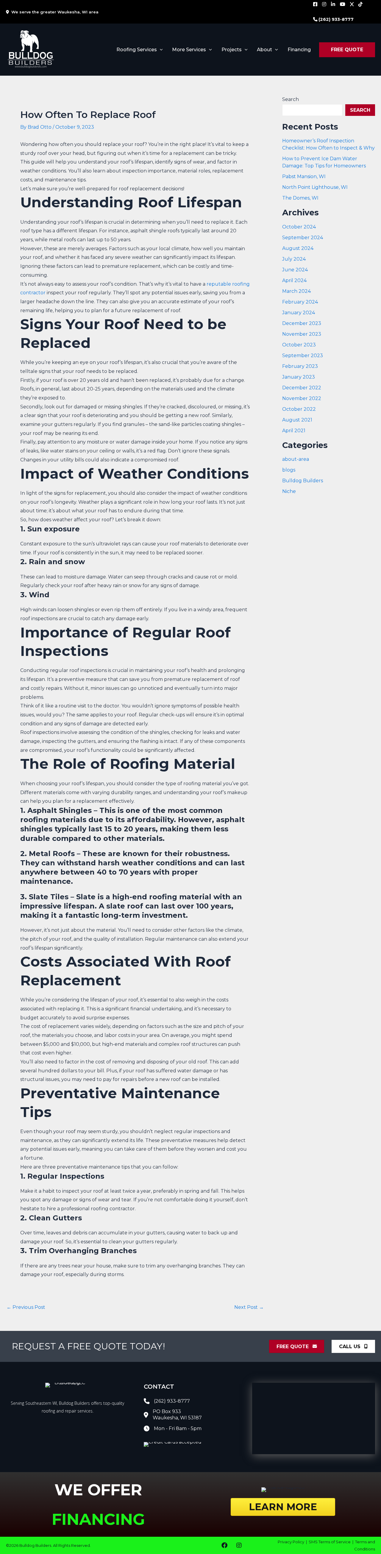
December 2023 (301, 323)
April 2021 (293, 430)
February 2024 (300, 302)
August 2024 (297, 248)
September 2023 (302, 355)
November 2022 (301, 398)
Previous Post (26, 1307)
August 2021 (297, 420)
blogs (288, 470)
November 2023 (301, 334)
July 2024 (294, 259)
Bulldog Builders (302, 480)
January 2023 (298, 377)
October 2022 (299, 409)
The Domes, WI (300, 198)
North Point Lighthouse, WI (315, 187)
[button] (160, 49)
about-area (295, 459)
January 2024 (298, 312)
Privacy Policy (291, 1541)
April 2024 (294, 280)
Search (290, 99)
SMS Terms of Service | (332, 1541)
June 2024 (295, 270)
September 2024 (302, 237)
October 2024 (299, 227)
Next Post (249, 1307)
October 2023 (299, 345)
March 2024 (296, 291)
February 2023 (300, 366)
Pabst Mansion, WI (304, 176)
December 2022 (301, 388)
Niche (289, 491)
